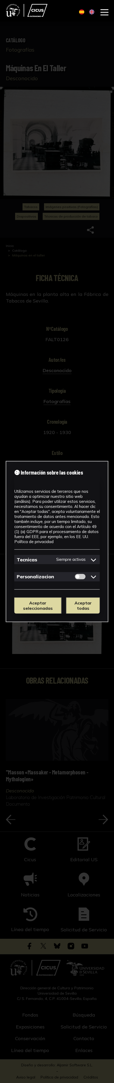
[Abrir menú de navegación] (104, 12)
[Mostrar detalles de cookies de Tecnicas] (94, 559)
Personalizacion (35, 577)
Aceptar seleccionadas (38, 605)
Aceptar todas (83, 605)
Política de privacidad (34, 541)
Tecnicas (27, 559)
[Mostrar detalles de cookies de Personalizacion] (94, 577)
